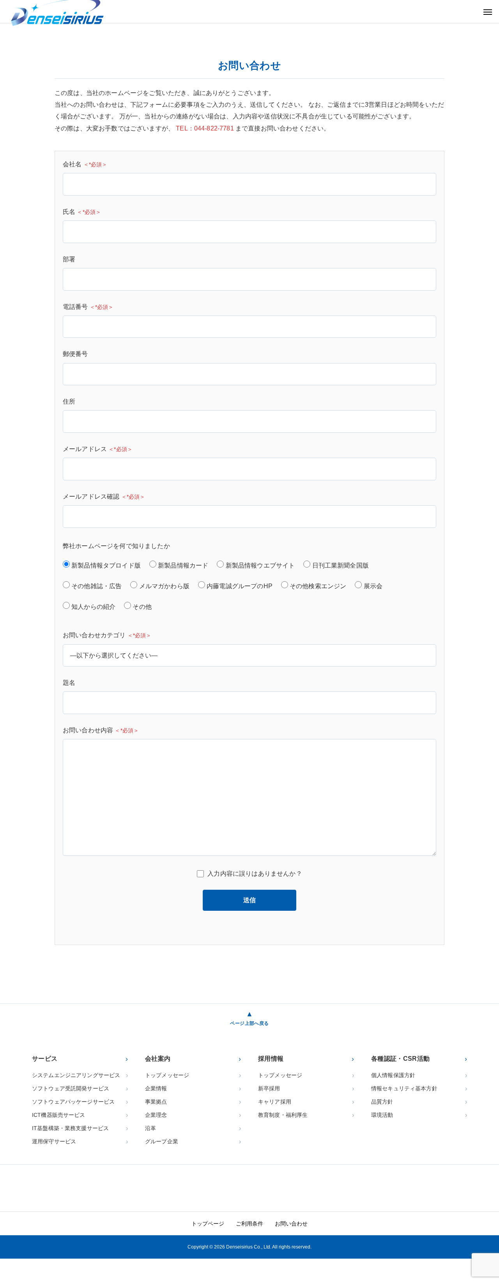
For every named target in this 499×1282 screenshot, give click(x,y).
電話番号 (88, 306)
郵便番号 (75, 354)
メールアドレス (98, 449)
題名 (69, 682)
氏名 (82, 211)
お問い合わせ (291, 1223)
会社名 (85, 164)
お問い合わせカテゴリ (107, 635)
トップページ (207, 1223)
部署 (69, 259)
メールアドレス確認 (104, 496)
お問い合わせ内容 (101, 730)
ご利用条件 (249, 1223)
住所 (69, 401)
